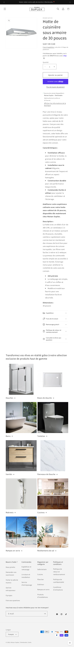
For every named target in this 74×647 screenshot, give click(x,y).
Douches (9, 398)
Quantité (46, 62)
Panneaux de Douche (46, 474)
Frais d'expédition (48, 47)
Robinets (9, 512)
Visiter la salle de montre (12, 581)
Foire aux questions (13, 600)
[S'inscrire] (44, 613)
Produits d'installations (42, 595)
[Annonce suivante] (70, 2)
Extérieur (40, 584)
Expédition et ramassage (26, 568)
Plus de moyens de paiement (55, 87)
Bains (8, 436)
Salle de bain (42, 569)
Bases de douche (44, 398)
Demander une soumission (11, 573)
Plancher (40, 579)
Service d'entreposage (27, 583)
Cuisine (40, 574)
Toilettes (41, 436)
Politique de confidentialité (58, 580)
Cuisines (41, 512)
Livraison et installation (26, 575)
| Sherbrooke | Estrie (25, 642)
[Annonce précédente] (4, 2)
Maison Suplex (15, 642)
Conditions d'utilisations (58, 588)
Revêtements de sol (45, 550)
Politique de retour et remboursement (59, 571)
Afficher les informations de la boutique (55, 104)
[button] (4, 9)
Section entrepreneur (11, 589)
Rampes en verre (13, 550)
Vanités (9, 474)
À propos (9, 595)
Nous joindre (10, 567)
